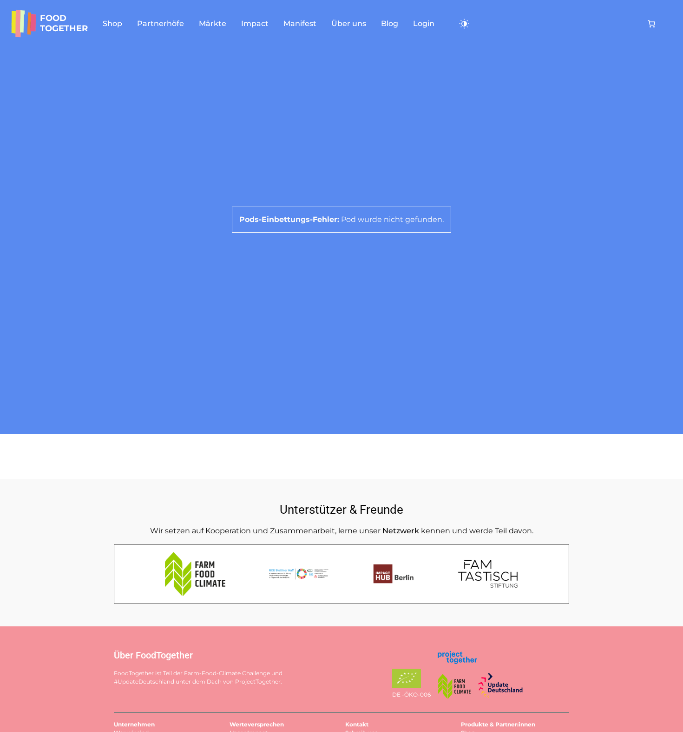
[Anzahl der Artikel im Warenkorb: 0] (651, 23)
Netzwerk (400, 530)
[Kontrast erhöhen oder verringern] (460, 24)
